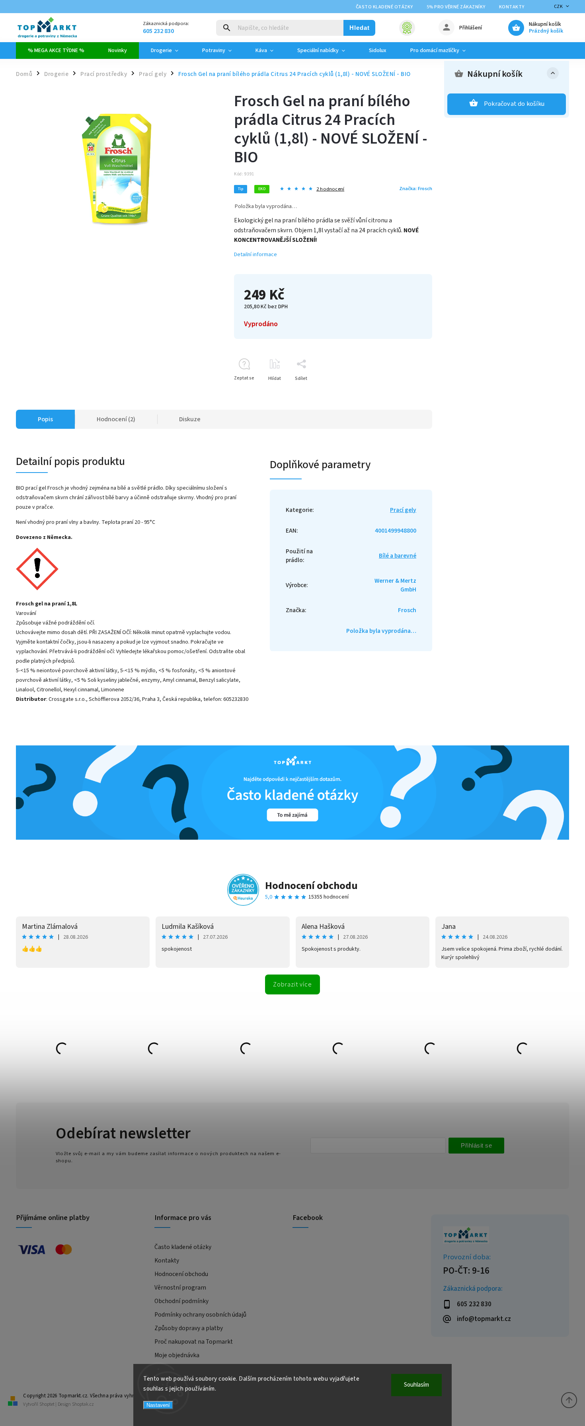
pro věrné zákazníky (456, 7)
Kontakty (512, 7)
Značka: (415, 188)
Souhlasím (416, 1385)
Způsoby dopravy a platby (188, 1328)
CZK (558, 6)
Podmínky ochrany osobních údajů (200, 1314)
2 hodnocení (330, 189)
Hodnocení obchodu (311, 885)
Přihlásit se (476, 1145)
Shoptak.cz (83, 1404)
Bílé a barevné (397, 555)
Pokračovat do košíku (514, 103)
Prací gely (403, 510)
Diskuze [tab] (190, 419)
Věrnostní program (180, 1287)
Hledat (359, 27)
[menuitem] (56, 50)
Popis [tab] (45, 419)
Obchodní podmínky (181, 1301)
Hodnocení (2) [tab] (116, 419)
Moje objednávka (176, 1355)
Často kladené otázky (384, 7)
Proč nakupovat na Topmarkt (193, 1341)
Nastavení (158, 1405)
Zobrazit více (292, 984)
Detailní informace (255, 255)
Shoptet (47, 1404)
